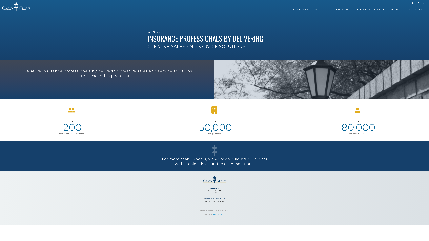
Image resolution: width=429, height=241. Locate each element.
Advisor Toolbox (362, 9)
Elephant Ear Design (218, 214)
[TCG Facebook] (424, 3)
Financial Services (299, 9)
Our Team (394, 9)
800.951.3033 (220, 199)
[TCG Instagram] (418, 3)
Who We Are (379, 9)
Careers (406, 9)
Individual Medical (340, 9)
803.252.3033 (209, 199)
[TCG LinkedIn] (413, 3)
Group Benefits (320, 9)
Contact (418, 9)
